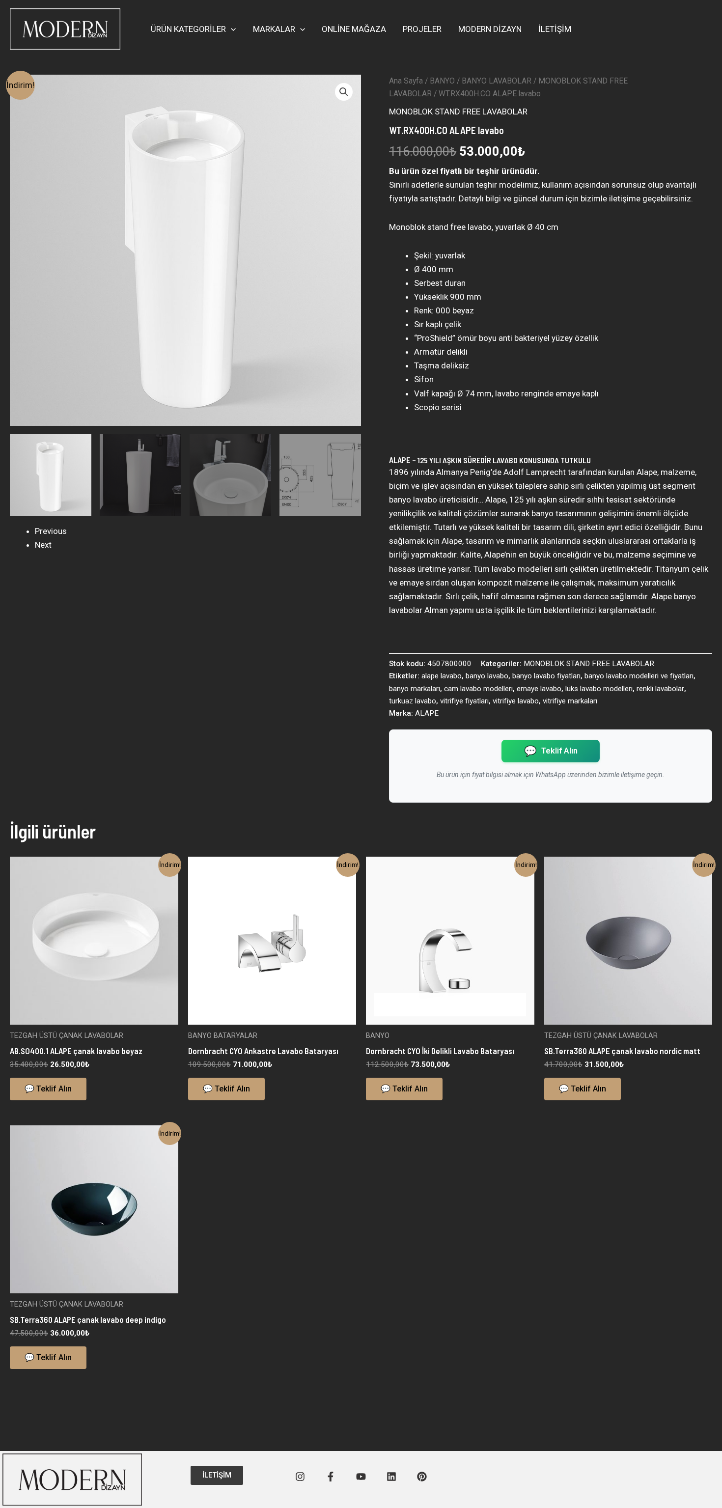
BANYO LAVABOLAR (496, 80)
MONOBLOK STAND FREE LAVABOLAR (458, 111)
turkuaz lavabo (412, 701)
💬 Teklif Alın (48, 1088)
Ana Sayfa (406, 80)
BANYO (442, 80)
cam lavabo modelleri (478, 688)
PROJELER (422, 29)
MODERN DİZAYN (490, 29)
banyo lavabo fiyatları (546, 675)
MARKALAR (274, 29)
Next (43, 545)
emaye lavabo (539, 688)
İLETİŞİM (554, 29)
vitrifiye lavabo (516, 701)
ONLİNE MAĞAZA (354, 29)
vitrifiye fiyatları (464, 701)
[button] (231, 29)
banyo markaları (414, 688)
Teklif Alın (550, 751)
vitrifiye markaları (570, 701)
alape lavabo (441, 675)
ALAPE (427, 713)
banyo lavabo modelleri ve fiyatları (639, 675)
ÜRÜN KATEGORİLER (188, 29)
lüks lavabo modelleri (599, 688)
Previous (51, 531)
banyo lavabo (487, 675)
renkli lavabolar (660, 688)
